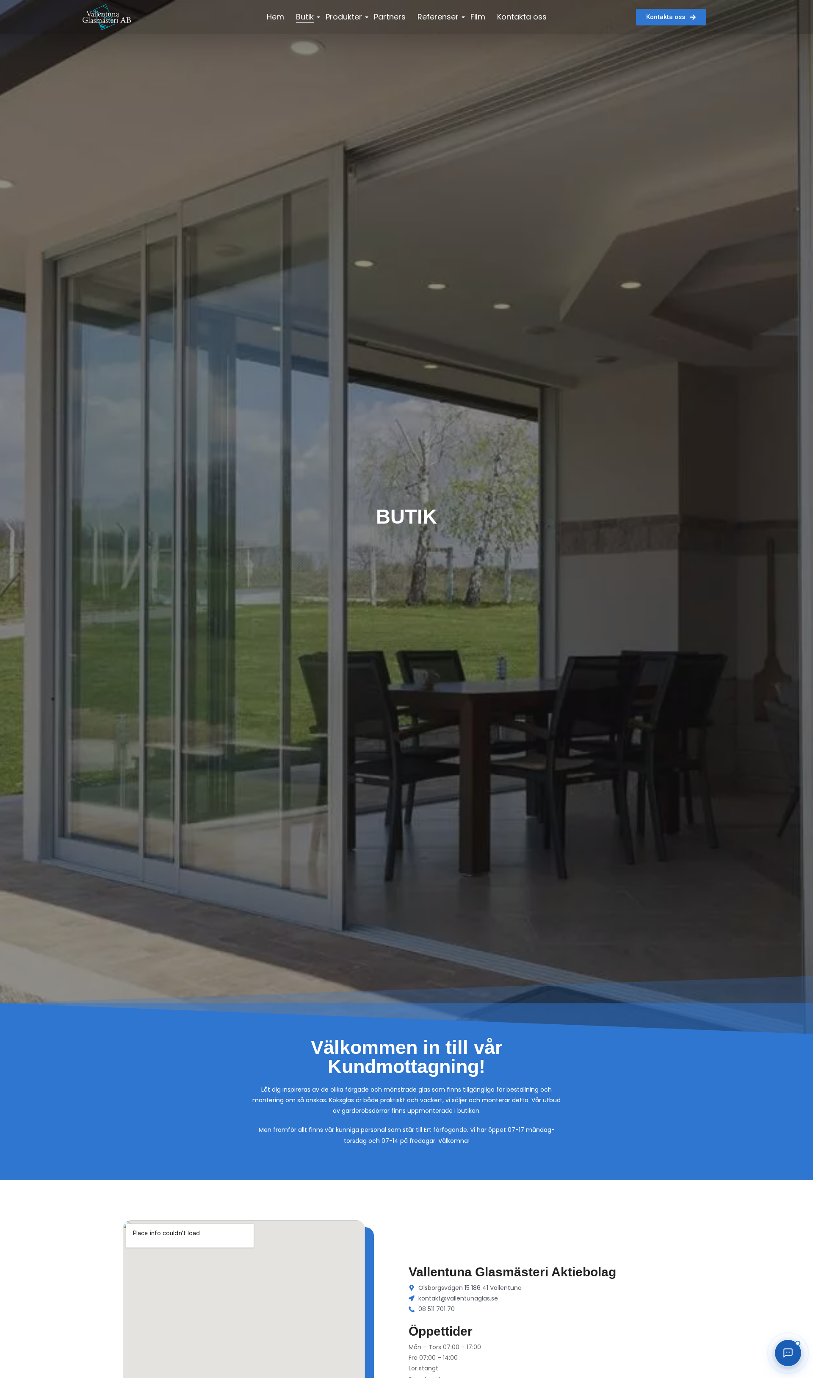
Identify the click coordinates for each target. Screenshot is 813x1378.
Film (477, 16)
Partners (390, 16)
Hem (275, 16)
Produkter (344, 16)
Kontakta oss (522, 16)
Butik (305, 16)
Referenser (438, 16)
